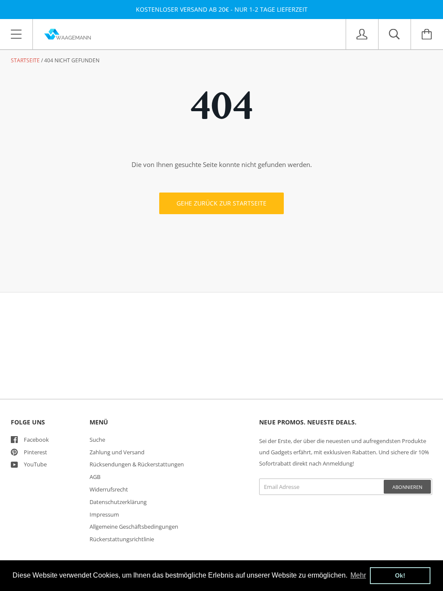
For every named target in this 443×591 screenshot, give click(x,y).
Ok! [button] (400, 575)
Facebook (36, 439)
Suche (97, 439)
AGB (95, 477)
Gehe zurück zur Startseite (221, 203)
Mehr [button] (358, 575)
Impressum (104, 514)
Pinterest (35, 452)
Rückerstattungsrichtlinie (122, 539)
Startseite (25, 60)
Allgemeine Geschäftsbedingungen (134, 526)
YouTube (35, 464)
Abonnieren (407, 487)
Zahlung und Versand (117, 452)
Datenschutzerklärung (118, 502)
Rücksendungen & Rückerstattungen (137, 464)
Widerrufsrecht (109, 489)
